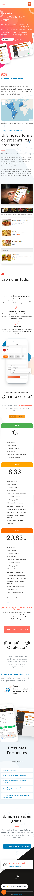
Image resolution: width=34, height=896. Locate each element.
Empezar (19, 39)
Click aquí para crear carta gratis (17, 846)
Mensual (20, 416)
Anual (12, 416)
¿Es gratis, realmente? (9, 770)
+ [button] (3, 101)
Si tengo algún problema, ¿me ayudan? (14, 775)
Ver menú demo (7, 39)
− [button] (3, 104)
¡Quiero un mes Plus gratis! (16, 629)
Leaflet (30, 120)
